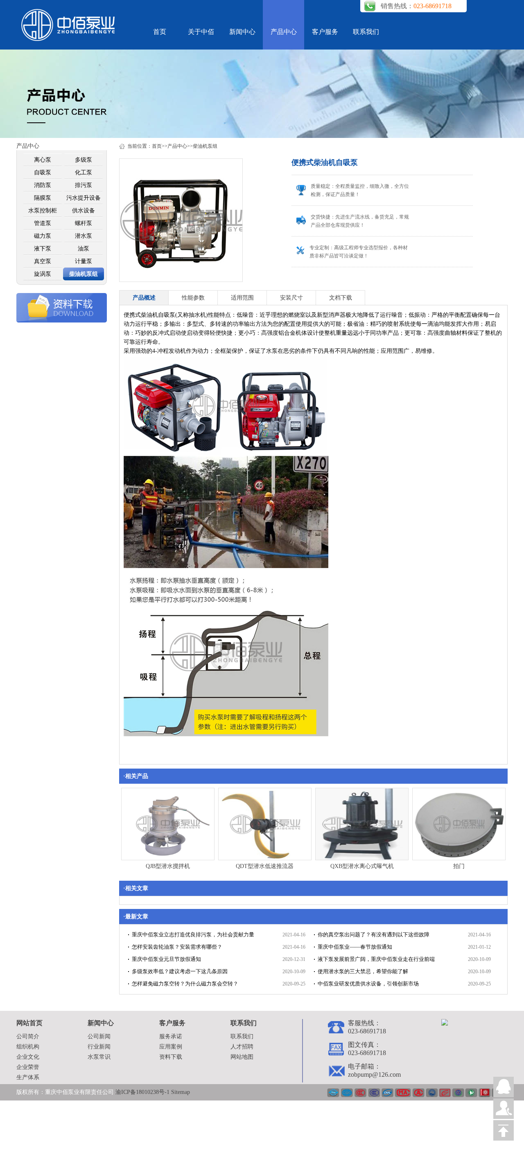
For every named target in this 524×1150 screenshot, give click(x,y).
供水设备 (83, 210)
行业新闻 (99, 1047)
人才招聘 (241, 1047)
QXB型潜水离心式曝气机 (362, 866)
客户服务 (325, 31)
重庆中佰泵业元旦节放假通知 (166, 959)
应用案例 (170, 1047)
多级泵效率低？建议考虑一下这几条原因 (180, 971)
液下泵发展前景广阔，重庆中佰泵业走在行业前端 (376, 959)
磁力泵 (42, 236)
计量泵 (83, 261)
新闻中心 (242, 31)
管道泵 (42, 223)
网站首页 (29, 1022)
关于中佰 (201, 31)
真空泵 (42, 261)
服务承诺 (170, 1036)
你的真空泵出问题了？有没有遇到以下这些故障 (373, 934)
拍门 (459, 866)
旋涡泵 (42, 274)
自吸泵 (42, 172)
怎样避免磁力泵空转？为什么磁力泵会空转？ (185, 984)
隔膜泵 (42, 198)
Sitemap (180, 1092)
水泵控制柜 (42, 210)
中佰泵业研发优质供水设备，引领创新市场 (368, 984)
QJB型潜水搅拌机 (168, 866)
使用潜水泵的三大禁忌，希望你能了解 (363, 971)
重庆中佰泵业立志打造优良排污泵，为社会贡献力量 (193, 934)
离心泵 (42, 160)
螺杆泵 (83, 223)
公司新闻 (99, 1036)
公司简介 (27, 1036)
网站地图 (241, 1057)
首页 (159, 31)
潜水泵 (83, 236)
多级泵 (83, 160)
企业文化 (27, 1057)
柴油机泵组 (83, 274)
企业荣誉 (27, 1067)
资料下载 (170, 1057)
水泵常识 (99, 1057)
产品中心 (284, 31)
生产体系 (27, 1077)
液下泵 (42, 249)
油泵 (83, 249)
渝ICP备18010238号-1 (143, 1092)
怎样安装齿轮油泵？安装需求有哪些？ (177, 947)
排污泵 (83, 185)
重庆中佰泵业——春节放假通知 (355, 947)
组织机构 (27, 1047)
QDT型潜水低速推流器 (265, 866)
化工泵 (83, 172)
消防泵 (42, 185)
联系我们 (366, 31)
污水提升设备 (83, 198)
